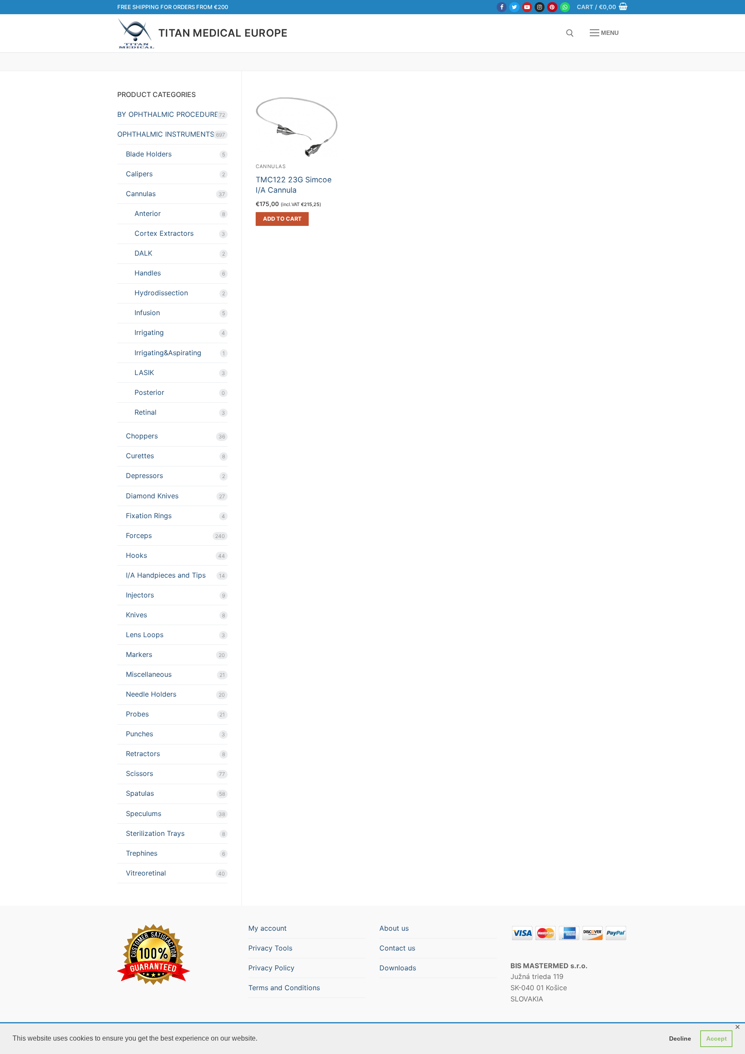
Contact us (397, 948)
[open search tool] (570, 33)
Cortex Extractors (164, 233)
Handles (148, 273)
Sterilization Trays (155, 833)
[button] (282, 219)
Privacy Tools (270, 948)
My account (267, 928)
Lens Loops (144, 634)
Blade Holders (149, 154)
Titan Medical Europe (223, 33)
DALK (143, 253)
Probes (137, 714)
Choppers (142, 436)
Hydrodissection (161, 292)
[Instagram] (540, 7)
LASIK (144, 372)
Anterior (148, 213)
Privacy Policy (271, 967)
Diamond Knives (152, 495)
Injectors (140, 595)
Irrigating (149, 332)
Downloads (397, 967)
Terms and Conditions (284, 987)
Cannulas (270, 166)
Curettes (140, 455)
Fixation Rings (149, 515)
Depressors (144, 475)
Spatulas (140, 793)
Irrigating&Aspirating (168, 352)
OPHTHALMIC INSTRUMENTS (165, 134)
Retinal (146, 412)
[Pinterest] (552, 7)
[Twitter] (514, 7)
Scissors (139, 773)
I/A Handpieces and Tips (166, 575)
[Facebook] (502, 7)
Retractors (143, 753)
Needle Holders (151, 694)
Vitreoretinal (146, 873)
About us (394, 928)
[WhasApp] (565, 7)
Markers (139, 654)
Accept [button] (716, 1038)
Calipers (139, 173)
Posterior (149, 392)
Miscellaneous (149, 674)
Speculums (143, 813)
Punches (139, 733)
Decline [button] (680, 1038)
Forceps (139, 535)
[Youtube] (527, 7)
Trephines (141, 853)
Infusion (147, 312)
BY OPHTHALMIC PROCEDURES (170, 114)
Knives (136, 614)
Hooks (136, 555)
